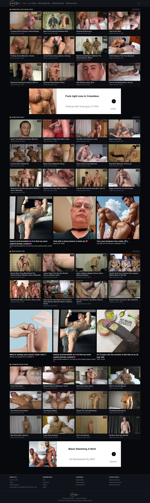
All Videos (32, 3)
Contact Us (46, 482)
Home (25, 3)
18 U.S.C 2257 (14, 480)
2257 (44, 480)
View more (136, 9)
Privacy (45, 484)
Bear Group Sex (44, 3)
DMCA (11, 482)
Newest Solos (80, 480)
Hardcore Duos (58, 3)
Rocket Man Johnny (114, 484)
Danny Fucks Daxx (114, 480)
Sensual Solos (71, 3)
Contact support (14, 484)
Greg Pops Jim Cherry (115, 482)
